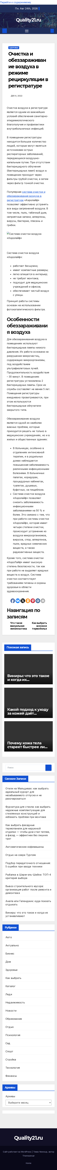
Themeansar (28, 1155)
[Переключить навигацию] (26, 31)
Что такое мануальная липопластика (18, 626)
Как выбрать (13, 978)
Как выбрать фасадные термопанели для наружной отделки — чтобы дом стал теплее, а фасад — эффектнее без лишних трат (27, 832)
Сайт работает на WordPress (17, 1151)
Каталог (10, 986)
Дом (8, 961)
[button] (47, 30)
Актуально (12, 945)
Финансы (11, 1075)
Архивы (10, 1096)
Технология (12, 1067)
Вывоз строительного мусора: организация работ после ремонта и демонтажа (28, 889)
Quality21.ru (28, 20)
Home (28, 1163)
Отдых (9, 1026)
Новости (10, 1010)
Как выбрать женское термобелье (39, 626)
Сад (7, 1043)
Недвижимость (15, 1002)
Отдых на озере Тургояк (20, 854)
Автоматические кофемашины (24, 846)
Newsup (43, 1151)
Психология (12, 1035)
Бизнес (9, 953)
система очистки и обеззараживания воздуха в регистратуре (26, 196)
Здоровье (13, 48)
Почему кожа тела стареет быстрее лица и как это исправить (28, 747)
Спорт (9, 1051)
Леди (8, 994)
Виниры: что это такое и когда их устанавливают (28, 680)
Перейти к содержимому (15, 2)
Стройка (10, 1059)
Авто (8, 937)
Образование (13, 1018)
